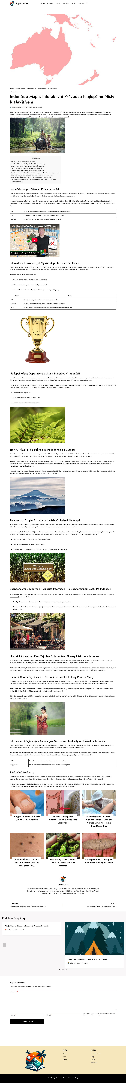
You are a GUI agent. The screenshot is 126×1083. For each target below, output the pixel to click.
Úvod (43, 3)
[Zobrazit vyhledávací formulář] (87, 3)
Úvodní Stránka (96, 1054)
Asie (11, 92)
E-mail (49, 1015)
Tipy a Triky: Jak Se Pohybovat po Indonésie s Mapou (26, 168)
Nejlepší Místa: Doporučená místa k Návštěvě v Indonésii (27, 166)
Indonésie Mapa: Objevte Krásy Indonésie (23, 161)
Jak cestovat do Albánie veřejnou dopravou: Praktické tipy (28, 905)
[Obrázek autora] (10, 107)
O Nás (74, 3)
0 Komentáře (38, 107)
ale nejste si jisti (31, 745)
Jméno (13, 1015)
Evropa (65, 1060)
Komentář (14, 992)
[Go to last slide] (4, 945)
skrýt (37, 158)
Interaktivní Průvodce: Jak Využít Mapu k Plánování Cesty (28, 164)
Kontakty (82, 3)
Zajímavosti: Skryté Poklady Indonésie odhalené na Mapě (27, 170)
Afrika (65, 1054)
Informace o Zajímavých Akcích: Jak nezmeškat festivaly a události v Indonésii (33, 179)
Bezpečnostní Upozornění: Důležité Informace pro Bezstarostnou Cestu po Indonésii (36, 173)
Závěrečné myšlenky (17, 181)
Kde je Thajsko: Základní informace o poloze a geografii (26, 926)
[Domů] (10, 88)
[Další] (121, 945)
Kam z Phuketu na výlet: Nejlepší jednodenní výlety (87, 959)
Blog (92, 1057)
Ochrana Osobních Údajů (70, 1078)
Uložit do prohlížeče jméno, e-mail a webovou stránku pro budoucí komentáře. (99, 1014)
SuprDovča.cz (18, 107)
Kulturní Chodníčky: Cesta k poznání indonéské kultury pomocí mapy (31, 177)
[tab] (59, 969)
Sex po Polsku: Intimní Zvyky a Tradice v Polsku (101, 905)
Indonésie (17, 92)
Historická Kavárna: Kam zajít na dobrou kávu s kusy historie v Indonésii (32, 175)
